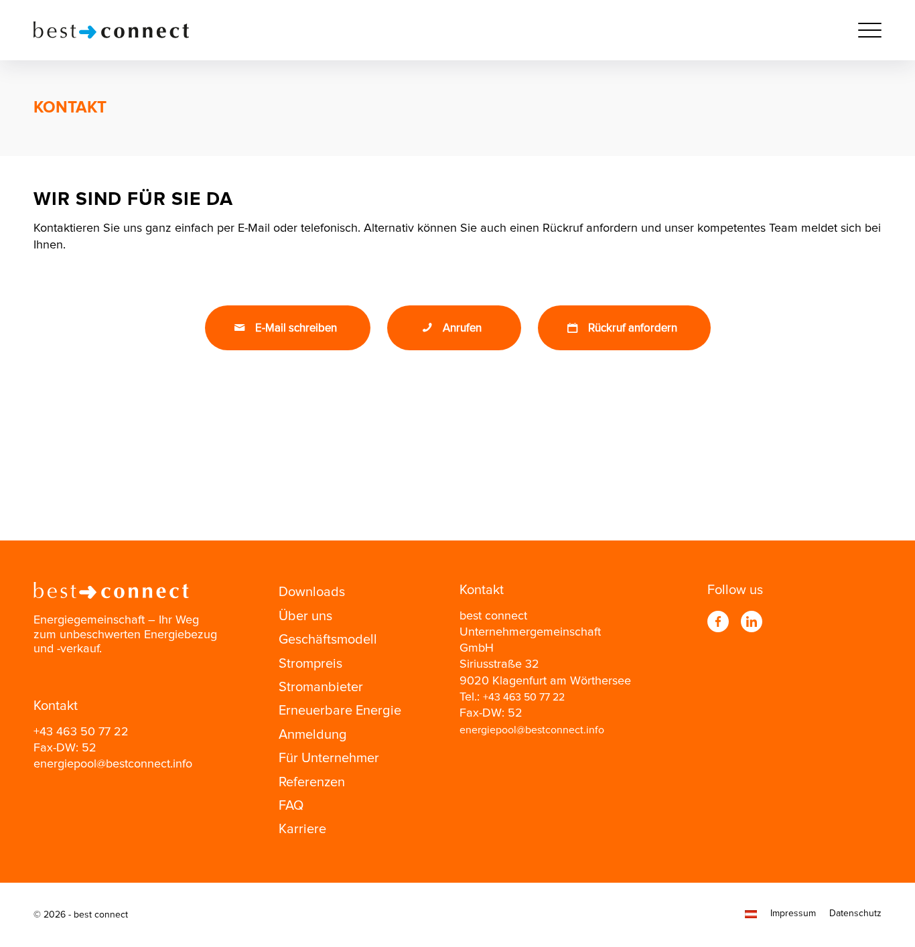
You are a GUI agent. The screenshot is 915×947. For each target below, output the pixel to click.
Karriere (302, 829)
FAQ (291, 805)
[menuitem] (865, 30)
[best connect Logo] (111, 30)
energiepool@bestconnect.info (112, 764)
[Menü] (865, 30)
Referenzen (312, 782)
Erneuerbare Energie (340, 710)
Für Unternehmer (329, 758)
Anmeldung (313, 734)
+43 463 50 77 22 (81, 732)
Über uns (305, 616)
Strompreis (310, 663)
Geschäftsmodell (328, 639)
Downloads (312, 592)
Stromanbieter (321, 687)
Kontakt (70, 108)
